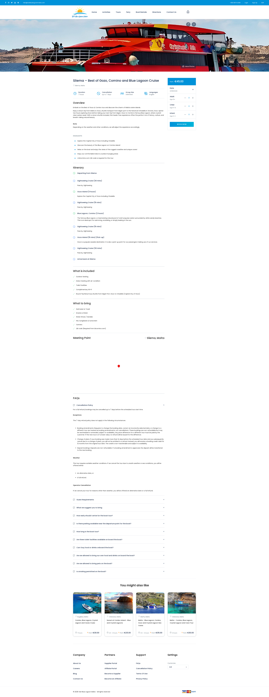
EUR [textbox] (170, 667)
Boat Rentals (141, 12)
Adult (172, 96)
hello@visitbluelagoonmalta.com (34, 3)
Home (94, 12)
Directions (156, 12)
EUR (262, 3)
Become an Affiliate (113, 679)
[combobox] (178, 667)
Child (172, 105)
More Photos (189, 66)
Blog (75, 673)
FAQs (138, 663)
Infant (172, 113)
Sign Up (254, 3)
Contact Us (171, 12)
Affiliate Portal (111, 668)
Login (246, 3)
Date (172, 88)
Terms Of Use (141, 673)
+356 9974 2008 (235, 3)
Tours (118, 12)
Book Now (182, 124)
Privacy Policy (142, 679)
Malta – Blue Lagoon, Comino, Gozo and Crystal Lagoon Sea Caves (149, 623)
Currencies (172, 663)
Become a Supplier (113, 673)
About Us (77, 663)
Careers (76, 668)
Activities (106, 12)
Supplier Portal (111, 663)
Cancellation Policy (144, 668)
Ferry (128, 12)
